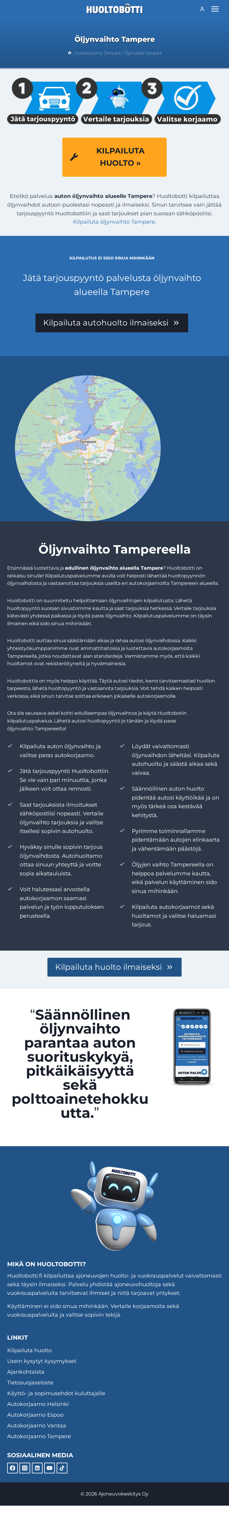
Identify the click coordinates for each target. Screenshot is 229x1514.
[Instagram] (24, 1468)
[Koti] (69, 53)
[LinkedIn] (37, 1468)
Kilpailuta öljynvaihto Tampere (114, 222)
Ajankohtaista (25, 1372)
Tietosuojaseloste (30, 1382)
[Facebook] (12, 1468)
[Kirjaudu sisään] (202, 9)
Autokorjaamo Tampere (39, 1436)
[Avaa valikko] (215, 9)
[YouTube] (49, 1468)
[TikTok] (62, 1468)
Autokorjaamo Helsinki (38, 1404)
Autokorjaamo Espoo (35, 1415)
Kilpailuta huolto (29, 1350)
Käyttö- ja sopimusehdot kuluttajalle (56, 1393)
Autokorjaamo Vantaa (36, 1425)
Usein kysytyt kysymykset (41, 1361)
